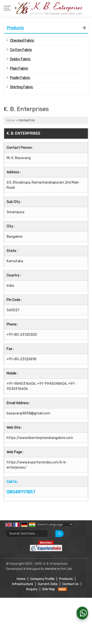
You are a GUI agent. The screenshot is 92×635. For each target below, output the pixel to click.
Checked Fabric (22, 40)
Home (10, 120)
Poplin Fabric (20, 78)
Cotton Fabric (21, 50)
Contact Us (70, 584)
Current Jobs (48, 584)
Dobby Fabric (20, 59)
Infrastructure (22, 584)
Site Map (48, 589)
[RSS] (62, 589)
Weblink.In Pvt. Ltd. (58, 569)
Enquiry (32, 589)
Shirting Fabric (21, 87)
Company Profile (42, 579)
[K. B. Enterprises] (48, 8)
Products (15, 27)
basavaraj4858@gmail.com (28, 413)
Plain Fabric (19, 68)
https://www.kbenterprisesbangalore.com (40, 438)
